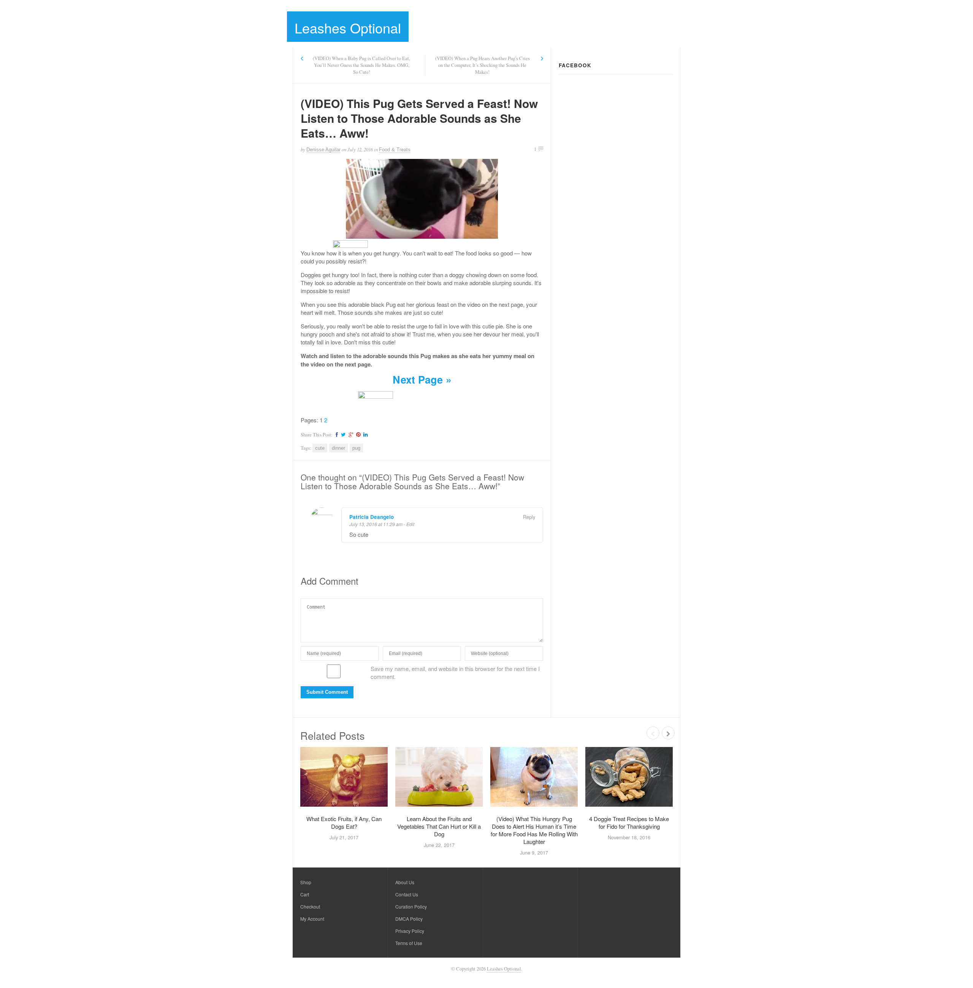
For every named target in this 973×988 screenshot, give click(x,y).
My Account (312, 918)
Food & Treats (394, 149)
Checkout (310, 906)
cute (320, 448)
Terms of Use (408, 943)
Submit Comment (327, 692)
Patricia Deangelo (371, 516)
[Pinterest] (357, 434)
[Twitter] (342, 434)
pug (356, 448)
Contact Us (406, 894)
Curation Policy (411, 906)
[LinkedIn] (364, 434)
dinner (338, 448)
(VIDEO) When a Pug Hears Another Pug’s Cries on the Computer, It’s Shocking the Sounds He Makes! (482, 65)
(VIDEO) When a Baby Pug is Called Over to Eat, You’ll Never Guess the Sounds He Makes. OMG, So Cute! (361, 65)
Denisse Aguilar (323, 149)
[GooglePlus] (350, 434)
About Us (404, 882)
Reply (529, 516)
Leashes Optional (348, 27)
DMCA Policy (409, 918)
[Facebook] (336, 434)
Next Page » (422, 379)
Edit (410, 524)
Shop (305, 882)
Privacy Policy (409, 931)
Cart (304, 894)
